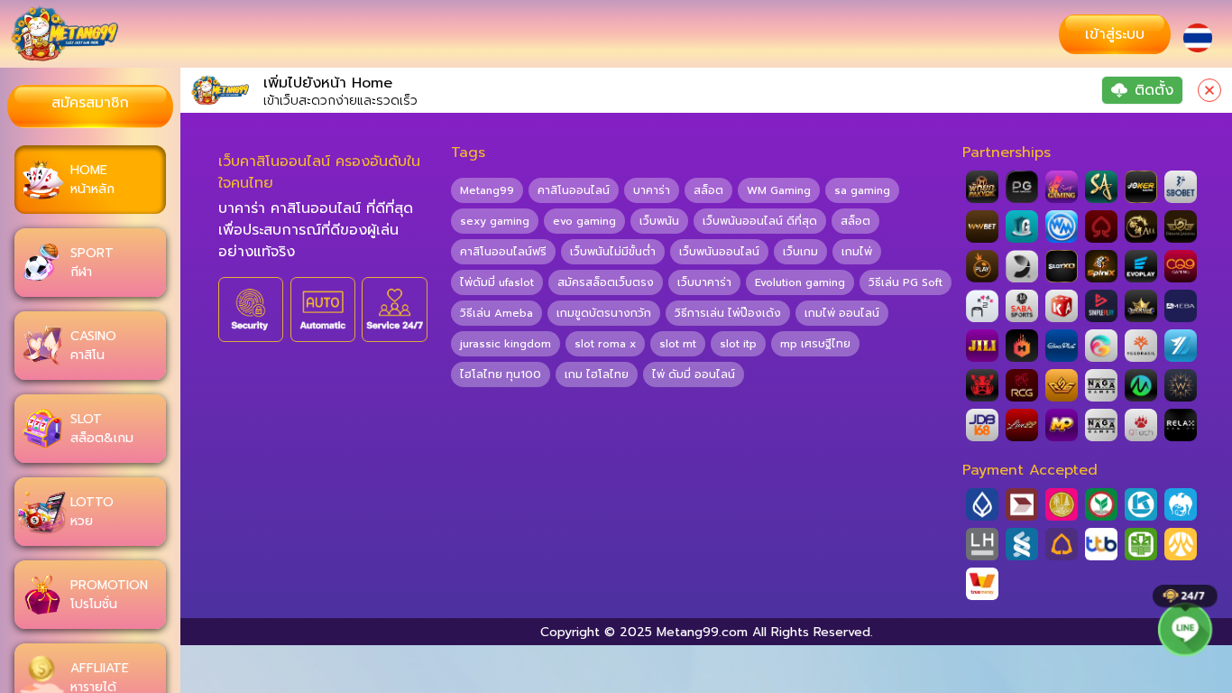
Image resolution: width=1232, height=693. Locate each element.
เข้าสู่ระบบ (1115, 34)
